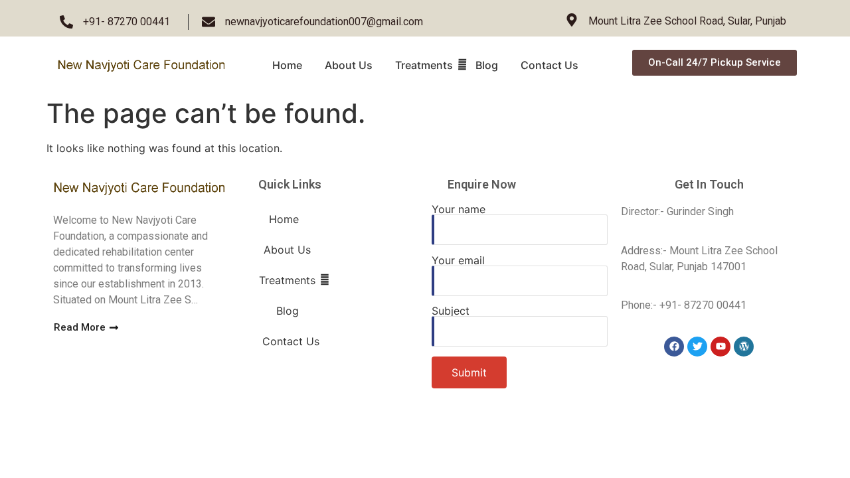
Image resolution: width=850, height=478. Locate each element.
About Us (349, 65)
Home (287, 65)
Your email (458, 261)
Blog (486, 65)
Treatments (424, 65)
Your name (458, 210)
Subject (450, 311)
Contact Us (549, 65)
